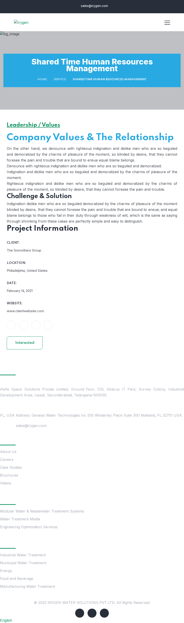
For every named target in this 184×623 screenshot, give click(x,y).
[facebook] (79, 613)
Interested (24, 343)
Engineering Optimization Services (29, 527)
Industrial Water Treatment (23, 555)
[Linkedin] (104, 613)
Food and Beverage (16, 578)
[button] (92, 620)
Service (60, 79)
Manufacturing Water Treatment (27, 586)
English (6, 620)
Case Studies (11, 467)
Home (42, 79)
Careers (6, 459)
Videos (5, 483)
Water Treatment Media (20, 519)
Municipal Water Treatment (23, 563)
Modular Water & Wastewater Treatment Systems (42, 511)
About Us (8, 451)
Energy (6, 570)
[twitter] (92, 613)
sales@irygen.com (94, 6)
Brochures (9, 475)
